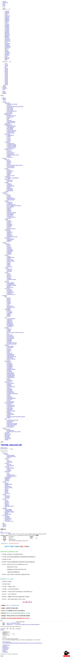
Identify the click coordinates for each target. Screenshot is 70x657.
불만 (13, 628)
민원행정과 (7, 27)
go (9, 631)
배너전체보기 (7, 436)
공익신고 (8, 150)
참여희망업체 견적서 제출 (12, 236)
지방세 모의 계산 (10, 421)
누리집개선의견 (8, 438)
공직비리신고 (9, 151)
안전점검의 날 (9, 368)
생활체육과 (7, 36)
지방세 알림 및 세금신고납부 (12, 420)
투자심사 (8, 227)
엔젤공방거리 (9, 413)
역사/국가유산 (9, 311)
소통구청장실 (5, 2)
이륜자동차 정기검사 (11, 122)
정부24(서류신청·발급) (11, 126)
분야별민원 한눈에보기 (11, 115)
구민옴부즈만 (7, 142)
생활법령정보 (9, 240)
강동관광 (8, 310)
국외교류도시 (9, 290)
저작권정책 (7, 432)
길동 (6, 67)
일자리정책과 (7, 43)
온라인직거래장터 (10, 292)
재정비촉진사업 (10, 391)
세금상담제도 (9, 422)
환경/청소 (7, 327)
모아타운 (8, 387)
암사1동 (6, 78)
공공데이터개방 (10, 214)
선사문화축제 (9, 312)
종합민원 (4, 101)
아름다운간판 (9, 334)
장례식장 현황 (9, 380)
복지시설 (8, 277)
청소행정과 (7, 55)
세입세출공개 (9, 225)
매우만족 (3, 628)
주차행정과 (7, 51)
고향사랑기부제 (10, 190)
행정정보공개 (9, 202)
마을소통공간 (7, 176)
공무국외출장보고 (10, 213)
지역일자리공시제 (10, 405)
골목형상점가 (9, 409)
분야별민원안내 (8, 114)
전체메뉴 (4, 93)
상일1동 (6, 72)
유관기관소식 (9, 266)
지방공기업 (9, 226)
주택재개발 (9, 385)
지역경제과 (7, 53)
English (4, 89)
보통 (10, 628)
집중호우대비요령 (10, 373)
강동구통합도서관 (10, 325)
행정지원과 (7, 58)
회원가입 (4, 92)
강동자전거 (9, 349)
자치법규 (8, 241)
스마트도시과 (7, 38)
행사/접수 (9, 160)
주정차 (8, 352)
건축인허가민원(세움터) (11, 130)
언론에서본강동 (10, 259)
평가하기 (2, 629)
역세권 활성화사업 (10, 401)
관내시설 (6, 272)
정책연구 (8, 209)
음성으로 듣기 (8, 532)
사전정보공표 (9, 203)
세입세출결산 (9, 224)
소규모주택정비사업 (11, 386)
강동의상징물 (9, 249)
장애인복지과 (7, 45)
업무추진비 (9, 211)
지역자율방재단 (10, 365)
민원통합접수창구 (10, 135)
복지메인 (8, 297)
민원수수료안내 (10, 108)
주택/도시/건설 (7, 382)
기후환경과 (7, 21)
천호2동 (6, 83)
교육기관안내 (9, 319)
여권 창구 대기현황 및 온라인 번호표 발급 (15, 106)
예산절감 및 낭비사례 (11, 228)
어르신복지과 (7, 41)
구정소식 (6, 255)
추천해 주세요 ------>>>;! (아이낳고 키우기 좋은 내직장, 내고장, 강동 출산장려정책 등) (23, 624)
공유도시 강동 (9, 180)
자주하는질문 (7, 123)
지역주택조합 (9, 390)
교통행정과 (7, 19)
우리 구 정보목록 (10, 206)
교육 (6, 317)
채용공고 (8, 263)
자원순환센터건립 (10, 337)
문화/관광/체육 (7, 309)
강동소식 (8, 256)
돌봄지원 (8, 308)
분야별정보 (5, 295)
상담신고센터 (7, 134)
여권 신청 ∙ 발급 (10, 116)
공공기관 (8, 273)
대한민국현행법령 (10, 239)
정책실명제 (9, 207)
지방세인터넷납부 (10, 132)
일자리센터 (9, 403)
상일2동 (6, 74)
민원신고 (8, 137)
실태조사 (8, 395)
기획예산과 (7, 20)
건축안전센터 (7, 15)
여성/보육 (9, 302)
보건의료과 (7, 29)
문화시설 (8, 316)
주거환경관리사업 (10, 392)
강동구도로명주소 (10, 346)
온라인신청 (7, 159)
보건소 (4, 3)
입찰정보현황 (9, 232)
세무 (8, 119)
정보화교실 (9, 161)
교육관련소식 (9, 326)
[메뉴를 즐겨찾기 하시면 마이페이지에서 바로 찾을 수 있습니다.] (0, 531)
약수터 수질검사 (10, 335)
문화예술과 (7, 26)
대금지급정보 (9, 234)
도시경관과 (7, 23)
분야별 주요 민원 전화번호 (12, 104)
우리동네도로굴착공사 (11, 398)
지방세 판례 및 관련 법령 (12, 424)
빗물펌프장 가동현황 (11, 369)
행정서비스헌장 (10, 109)
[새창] (7, 641)
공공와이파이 (9, 353)
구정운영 (6, 194)
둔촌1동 (6, 68)
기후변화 (8, 330)
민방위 (8, 378)
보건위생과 (7, 28)
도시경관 (8, 400)
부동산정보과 (7, 34)
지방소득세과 (7, 52)
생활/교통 (7, 345)
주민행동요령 (9, 364)
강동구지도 (9, 247)
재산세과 (6, 50)
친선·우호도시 (7, 288)
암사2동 (6, 79)
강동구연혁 (9, 248)
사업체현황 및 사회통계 (11, 285)
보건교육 (8, 164)
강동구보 (8, 265)
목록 (1, 620)
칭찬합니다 (9, 172)
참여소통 (4, 158)
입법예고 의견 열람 (10, 175)
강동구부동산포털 (10, 354)
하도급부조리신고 (10, 153)
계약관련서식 (9, 235)
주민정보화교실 (10, 324)
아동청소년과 (7, 40)
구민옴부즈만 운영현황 (11, 145)
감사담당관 (7, 12)
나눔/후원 (7, 182)
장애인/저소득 (9, 305)
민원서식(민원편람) (8, 113)
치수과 (6, 56)
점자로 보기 (2, 532)
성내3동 (6, 77)
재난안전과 (7, 48)
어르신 (8, 304)
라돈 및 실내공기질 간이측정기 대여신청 (15, 165)
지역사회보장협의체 (11, 307)
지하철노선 (9, 350)
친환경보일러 (9, 340)
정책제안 (8, 169)
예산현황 (8, 220)
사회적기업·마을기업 (11, 410)
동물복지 (8, 417)
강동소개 (4, 242)
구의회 (4, 4)
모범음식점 (9, 278)
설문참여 (8, 174)
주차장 (8, 360)
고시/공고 (9, 262)
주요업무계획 (9, 197)
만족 (7, 628)
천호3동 (6, 84)
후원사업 (8, 187)
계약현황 (8, 233)
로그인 (4, 91)
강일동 (6, 63)
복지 (6, 296)
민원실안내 (9, 105)
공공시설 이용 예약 (10, 166)
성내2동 (6, 76)
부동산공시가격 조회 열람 (12, 423)
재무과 (6, 49)
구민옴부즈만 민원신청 (11, 146)
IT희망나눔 (9, 183)
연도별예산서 (9, 221)
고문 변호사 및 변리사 (11, 217)
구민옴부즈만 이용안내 (11, 144)
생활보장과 (7, 35)
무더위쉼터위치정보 (11, 375)
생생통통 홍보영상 (10, 257)
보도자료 (8, 258)
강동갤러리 (9, 252)
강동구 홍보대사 (10, 250)
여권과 (6, 42)
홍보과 (6, 59)
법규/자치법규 (7, 237)
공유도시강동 (7, 179)
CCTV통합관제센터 (11, 377)
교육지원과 (7, 18)
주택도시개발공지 (10, 383)
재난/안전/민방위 (8, 361)
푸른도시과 (7, 57)
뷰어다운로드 (7, 437)
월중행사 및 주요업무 (11, 198)
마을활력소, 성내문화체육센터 (13, 177)
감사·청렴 (9, 218)
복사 (37, 535)
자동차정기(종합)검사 (11, 121)
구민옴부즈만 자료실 (11, 147)
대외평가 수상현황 (10, 260)
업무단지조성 (9, 399)
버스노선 (8, 348)
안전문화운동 (9, 367)
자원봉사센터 (9, 184)
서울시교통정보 (10, 347)
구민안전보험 (9, 371)
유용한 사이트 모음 (10, 425)
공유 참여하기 (9, 181)
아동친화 (8, 303)
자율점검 (6, 191)
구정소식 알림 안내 (10, 167)
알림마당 (8, 362)
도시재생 (8, 394)
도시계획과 (7, 25)
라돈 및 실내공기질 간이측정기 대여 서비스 (15, 332)
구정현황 (8, 195)
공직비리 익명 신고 (10, 152)
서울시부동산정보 (10, 355)
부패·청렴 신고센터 (8, 149)
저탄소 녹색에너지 (10, 338)
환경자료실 (9, 341)
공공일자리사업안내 (11, 406)
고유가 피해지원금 (10, 199)
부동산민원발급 (10, 128)
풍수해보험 (9, 370)
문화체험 (8, 315)
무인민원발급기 (10, 129)
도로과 (6, 22)
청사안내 (4, 650)
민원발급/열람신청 (8, 124)
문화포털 (4, 86)
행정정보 (4, 192)
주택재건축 (9, 384)
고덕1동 (6, 64)
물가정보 (8, 415)
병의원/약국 (9, 275)
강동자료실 (9, 254)
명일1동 (6, 70)
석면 (8, 333)
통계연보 (8, 286)
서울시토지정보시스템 (11, 356)
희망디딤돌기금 (10, 189)
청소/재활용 (9, 339)
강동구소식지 (9, 270)
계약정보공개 (7, 229)
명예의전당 (9, 173)
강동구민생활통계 (10, 282)
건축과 (6, 14)
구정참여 (6, 168)
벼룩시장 (8, 162)
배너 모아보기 (9, 112)
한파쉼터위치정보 (10, 376)
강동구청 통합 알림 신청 (11, 111)
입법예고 (8, 264)
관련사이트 (9, 379)
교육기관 (8, 274)
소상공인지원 (9, 407)
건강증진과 (7, 13)
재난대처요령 (9, 363)
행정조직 (8, 244)
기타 (8, 280)
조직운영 (8, 196)
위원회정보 (9, 210)
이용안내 (4, 428)
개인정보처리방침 (10, 430)
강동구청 (4, 1)
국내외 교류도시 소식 (11, 294)
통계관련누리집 (10, 287)
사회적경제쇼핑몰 (10, 414)
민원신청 (8, 138)
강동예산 (6, 219)
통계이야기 (7, 281)
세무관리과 (7, 37)
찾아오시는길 (7, 435)
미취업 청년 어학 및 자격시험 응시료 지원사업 (16, 416)
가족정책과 (7, 11)
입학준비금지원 (10, 323)
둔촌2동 (6, 69)
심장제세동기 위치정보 (11, 279)
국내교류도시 (9, 289)
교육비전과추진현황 (11, 318)
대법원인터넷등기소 (11, 131)
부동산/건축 (9, 120)
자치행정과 (7, 44)
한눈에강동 (5, 88)
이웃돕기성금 (9, 188)
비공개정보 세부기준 (11, 204)
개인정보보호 (7, 429)
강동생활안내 (9, 251)
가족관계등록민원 (10, 127)
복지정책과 (7, 33)
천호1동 (6, 82)
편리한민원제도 (10, 107)
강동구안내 (7, 243)
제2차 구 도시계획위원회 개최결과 (13, 623)
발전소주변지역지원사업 (12, 342)
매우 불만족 (18, 628)
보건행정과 (7, 30)
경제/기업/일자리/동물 (9, 402)
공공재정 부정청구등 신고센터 (13, 154)
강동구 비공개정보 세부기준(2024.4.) (14, 205)
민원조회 (8, 139)
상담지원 (8, 141)
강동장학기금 (9, 322)
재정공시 (8, 222)
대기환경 (8, 331)
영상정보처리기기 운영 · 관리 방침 (13, 431)
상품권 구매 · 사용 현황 (11, 212)
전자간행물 (9, 271)
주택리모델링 (9, 388)
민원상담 (8, 136)
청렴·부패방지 (10, 157)
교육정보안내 (9, 320)
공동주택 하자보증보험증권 (12, 393)
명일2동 (6, 71)
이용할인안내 (9, 293)
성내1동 (6, 75)
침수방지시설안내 (10, 372)
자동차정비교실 (10, 357)
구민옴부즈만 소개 (10, 143)
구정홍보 (6, 267)
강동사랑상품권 (10, 408)
